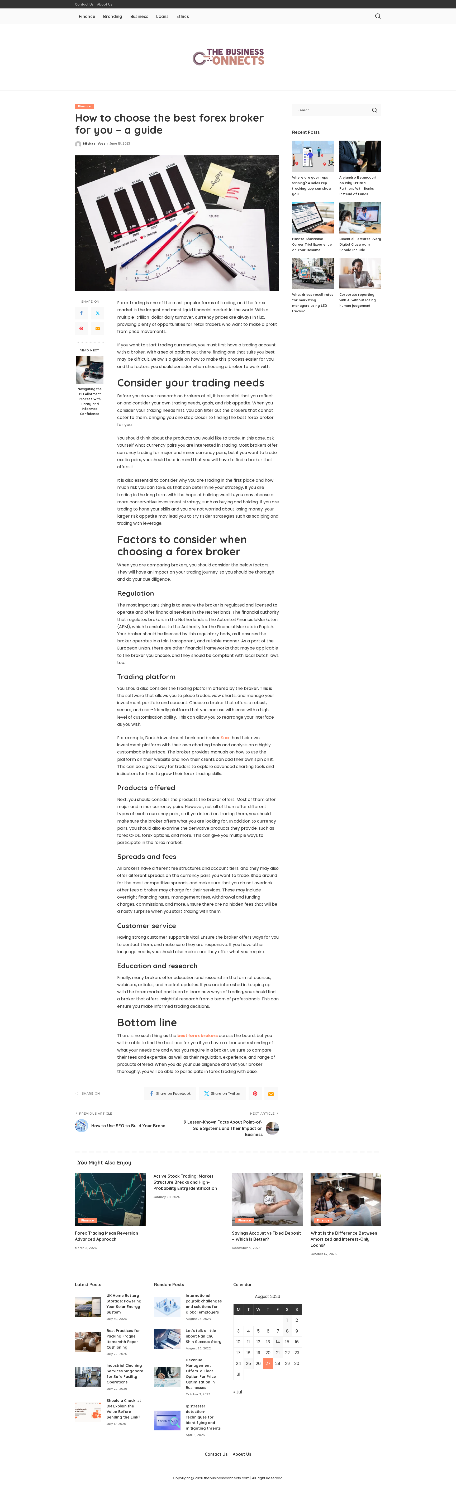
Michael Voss (94, 143)
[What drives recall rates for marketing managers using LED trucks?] (313, 273)
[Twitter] (97, 313)
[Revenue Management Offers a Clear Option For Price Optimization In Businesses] (167, 1377)
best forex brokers (197, 1036)
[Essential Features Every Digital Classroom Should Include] (360, 217)
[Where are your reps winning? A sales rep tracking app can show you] (313, 156)
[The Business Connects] (228, 57)
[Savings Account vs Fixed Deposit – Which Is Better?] (267, 1199)
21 (278, 1353)
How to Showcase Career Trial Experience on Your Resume (312, 244)
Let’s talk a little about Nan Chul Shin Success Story (203, 1336)
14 (278, 1342)
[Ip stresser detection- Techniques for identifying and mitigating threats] (167, 1420)
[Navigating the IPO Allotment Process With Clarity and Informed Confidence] (89, 370)
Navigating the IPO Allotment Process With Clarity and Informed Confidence (90, 401)
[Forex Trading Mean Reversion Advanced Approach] (110, 1199)
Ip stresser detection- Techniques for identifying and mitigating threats (203, 1417)
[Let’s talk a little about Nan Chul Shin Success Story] (167, 1339)
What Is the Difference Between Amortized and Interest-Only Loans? (344, 1239)
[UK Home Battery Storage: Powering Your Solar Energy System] (88, 1307)
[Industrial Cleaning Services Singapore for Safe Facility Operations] (88, 1377)
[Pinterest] (81, 328)
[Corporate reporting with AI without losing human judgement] (360, 273)
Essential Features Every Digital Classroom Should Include (360, 244)
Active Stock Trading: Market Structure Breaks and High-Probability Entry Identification (185, 1182)
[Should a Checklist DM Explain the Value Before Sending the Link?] (88, 1412)
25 (248, 1363)
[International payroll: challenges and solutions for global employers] (167, 1307)
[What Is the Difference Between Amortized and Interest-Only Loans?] (346, 1199)
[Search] (378, 16)
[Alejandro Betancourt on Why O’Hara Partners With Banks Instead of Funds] (360, 156)
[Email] (97, 328)
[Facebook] (81, 313)
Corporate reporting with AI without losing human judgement (357, 300)
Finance (84, 106)
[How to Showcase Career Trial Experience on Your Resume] (313, 217)
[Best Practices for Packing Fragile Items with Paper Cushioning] (88, 1342)
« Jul (237, 1392)
